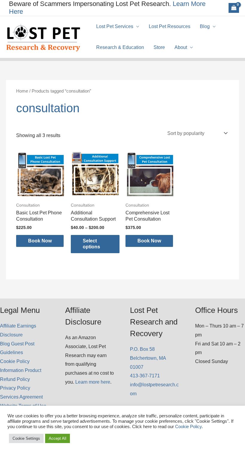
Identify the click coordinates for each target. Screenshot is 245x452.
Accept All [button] (57, 438)
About (180, 47)
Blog (205, 26)
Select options (91, 244)
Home (22, 91)
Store (159, 47)
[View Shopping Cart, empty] (234, 8)
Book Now (40, 240)
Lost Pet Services (114, 26)
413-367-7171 (145, 375)
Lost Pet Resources (169, 26)
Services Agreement (21, 396)
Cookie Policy (15, 361)
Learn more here (92, 382)
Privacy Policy (15, 387)
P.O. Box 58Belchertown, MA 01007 (148, 358)
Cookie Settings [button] (26, 438)
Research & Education (120, 47)
